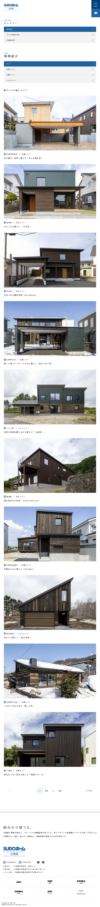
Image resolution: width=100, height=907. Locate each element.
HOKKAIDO (11, 862)
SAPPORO (27, 862)
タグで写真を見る (13, 35)
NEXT (88, 791)
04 (60, 790)
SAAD (81, 891)
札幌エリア (11, 75)
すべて (9, 64)
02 (46, 790)
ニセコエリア (12, 80)
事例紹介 (10, 29)
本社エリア (11, 69)
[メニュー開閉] (95, 4)
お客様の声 (11, 40)
